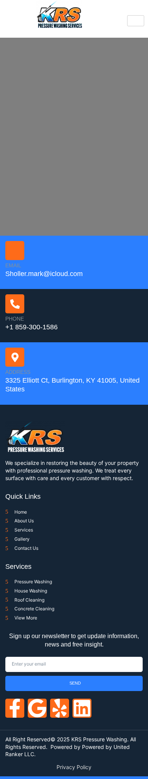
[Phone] (14, 303)
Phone (14, 319)
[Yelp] (59, 708)
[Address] (14, 357)
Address (17, 372)
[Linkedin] (81, 708)
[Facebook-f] (14, 708)
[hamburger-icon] (135, 20)
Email (13, 265)
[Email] (14, 250)
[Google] (37, 708)
